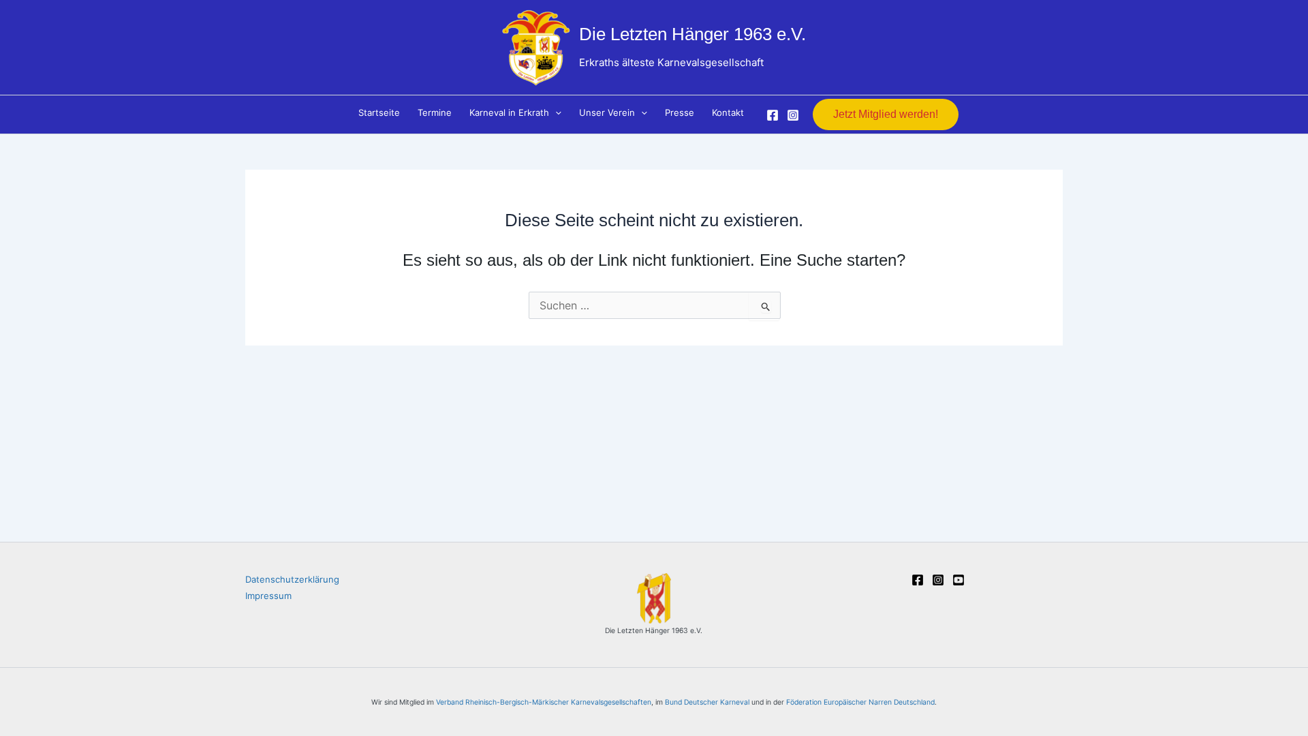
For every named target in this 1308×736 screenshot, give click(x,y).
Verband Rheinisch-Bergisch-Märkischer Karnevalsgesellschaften (543, 702)
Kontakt (728, 112)
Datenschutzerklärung (292, 579)
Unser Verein (607, 112)
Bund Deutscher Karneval (707, 702)
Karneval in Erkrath (509, 112)
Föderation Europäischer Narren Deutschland (860, 702)
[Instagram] (793, 115)
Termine (435, 112)
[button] (555, 112)
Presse (679, 112)
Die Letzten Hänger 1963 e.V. (692, 34)
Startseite (379, 112)
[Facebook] (772, 115)
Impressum (268, 595)
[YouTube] (958, 580)
